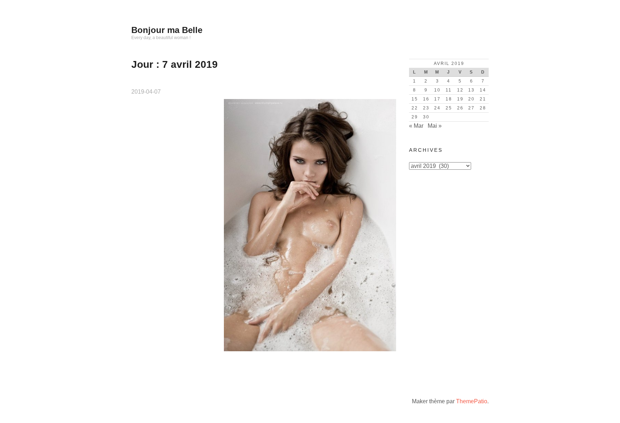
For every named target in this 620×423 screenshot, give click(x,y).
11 (449, 90)
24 (437, 108)
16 (426, 99)
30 (426, 116)
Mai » (435, 126)
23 (426, 108)
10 (437, 90)
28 (483, 108)
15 (415, 99)
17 (437, 99)
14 (483, 90)
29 (415, 116)
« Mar (416, 126)
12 (460, 90)
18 (449, 99)
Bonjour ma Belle (166, 30)
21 (483, 99)
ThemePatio (471, 401)
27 (471, 108)
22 (415, 108)
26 (460, 108)
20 (471, 99)
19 (460, 99)
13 (471, 90)
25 (449, 108)
